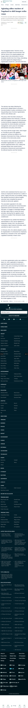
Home (2, 4)
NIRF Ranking (25, 301)
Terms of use (21, 660)
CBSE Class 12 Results (6, 634)
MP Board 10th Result (19, 599)
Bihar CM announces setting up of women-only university (20, 561)
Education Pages (6, 589)
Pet (1, 419)
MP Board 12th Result (6, 604)
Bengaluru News (4, 358)
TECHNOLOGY (4, 460)
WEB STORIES (4, 422)
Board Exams (17, 399)
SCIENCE (3, 447)
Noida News (16, 370)
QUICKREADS (4, 485)
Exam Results (3, 404)
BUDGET (2, 440)
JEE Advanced (18, 656)
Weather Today (13, 662)
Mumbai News (4, 370)
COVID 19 (3, 488)
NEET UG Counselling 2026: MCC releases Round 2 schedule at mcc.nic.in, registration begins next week (6, 570)
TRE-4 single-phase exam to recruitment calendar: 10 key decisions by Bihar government (7, 556)
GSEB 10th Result (18, 637)
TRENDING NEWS (5, 503)
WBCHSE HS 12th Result (6, 637)
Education (11, 301)
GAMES (2, 492)
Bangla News (16, 528)
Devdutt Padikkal (4, 347)
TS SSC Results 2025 (19, 610)
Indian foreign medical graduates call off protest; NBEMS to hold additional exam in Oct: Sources (20, 556)
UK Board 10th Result (19, 628)
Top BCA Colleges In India (20, 644)
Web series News (4, 387)
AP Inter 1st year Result (20, 614)
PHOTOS (3, 433)
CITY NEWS (3, 355)
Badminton (3, 466)
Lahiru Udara (16, 352)
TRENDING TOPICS (5, 519)
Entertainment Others (18, 387)
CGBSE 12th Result (19, 625)
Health (2, 414)
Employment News (18, 401)
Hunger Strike (5, 301)
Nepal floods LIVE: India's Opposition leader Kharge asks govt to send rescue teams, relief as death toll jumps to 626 (6, 583)
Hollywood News (17, 380)
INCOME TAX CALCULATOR (7, 500)
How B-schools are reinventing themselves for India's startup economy (20, 542)
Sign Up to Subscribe (14, 321)
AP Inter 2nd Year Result (6, 617)
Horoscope (3, 393)
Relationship (3, 417)
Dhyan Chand (17, 513)
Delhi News (3, 362)
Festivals (16, 412)
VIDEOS (2, 436)
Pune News (16, 372)
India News (17, 4)
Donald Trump (17, 506)
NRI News (3, 533)
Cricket (11, 4)
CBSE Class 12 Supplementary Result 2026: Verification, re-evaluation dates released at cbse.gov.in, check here (7, 562)
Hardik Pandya (17, 347)
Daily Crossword (17, 494)
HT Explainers (17, 533)
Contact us (12, 660)
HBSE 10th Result (18, 631)
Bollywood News (4, 380)
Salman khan (3, 511)
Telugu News (3, 531)
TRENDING (3, 426)
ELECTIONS (3, 481)
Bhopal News (17, 358)
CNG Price (3, 508)
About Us (3, 660)
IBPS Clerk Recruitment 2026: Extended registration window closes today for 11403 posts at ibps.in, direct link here (20, 549)
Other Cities (16, 374)
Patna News (3, 372)
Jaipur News (16, 365)
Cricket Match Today (18, 342)
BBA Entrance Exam (5, 649)
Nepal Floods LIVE (4, 506)
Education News (17, 404)
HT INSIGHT (3, 478)
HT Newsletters (22, 662)
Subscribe (24, 1)
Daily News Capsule (5, 317)
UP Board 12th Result (6, 620)
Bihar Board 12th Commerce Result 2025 (6, 600)
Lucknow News (17, 367)
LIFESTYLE (3, 407)
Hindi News (16, 531)
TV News (16, 385)
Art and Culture (4, 409)
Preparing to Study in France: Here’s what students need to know (6, 541)
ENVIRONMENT (4, 443)
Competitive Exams (5, 401)
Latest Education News (8, 538)
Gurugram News (17, 362)
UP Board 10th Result (19, 617)
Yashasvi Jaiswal (4, 349)
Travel (15, 417)
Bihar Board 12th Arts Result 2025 (19, 596)
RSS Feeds (12, 667)
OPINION (3, 450)
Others (2, 471)
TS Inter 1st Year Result (20, 604)
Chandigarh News (4, 360)
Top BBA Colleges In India (6, 640)
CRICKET (3, 340)
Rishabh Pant (17, 349)
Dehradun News (17, 360)
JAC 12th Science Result (6, 625)
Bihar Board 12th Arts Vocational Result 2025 (20, 592)
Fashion (2, 412)
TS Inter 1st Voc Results (6, 607)
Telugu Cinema (17, 526)
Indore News (3, 365)
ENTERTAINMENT (5, 378)
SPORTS (2, 464)
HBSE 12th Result (5, 631)
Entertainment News (5, 528)
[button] (1, 2)
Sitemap (2, 667)
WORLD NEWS (4, 333)
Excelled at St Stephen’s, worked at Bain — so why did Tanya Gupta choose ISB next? (6, 548)
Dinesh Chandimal (4, 352)
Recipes (15, 414)
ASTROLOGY (3, 391)
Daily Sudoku (3, 494)
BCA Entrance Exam (19, 649)
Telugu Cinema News (5, 385)
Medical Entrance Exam (6, 652)
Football (15, 466)
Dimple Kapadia (4, 513)
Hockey (2, 469)
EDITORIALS (3, 454)
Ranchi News (3, 374)
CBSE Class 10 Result (19, 634)
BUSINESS (3, 429)
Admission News (4, 399)
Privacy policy (4, 662)
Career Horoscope (4, 515)
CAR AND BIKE (4, 457)
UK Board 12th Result (6, 628)
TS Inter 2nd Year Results (20, 607)
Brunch (15, 409)
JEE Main (3, 656)
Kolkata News (3, 367)
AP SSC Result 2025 (5, 614)
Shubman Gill (17, 345)
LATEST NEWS (4, 330)
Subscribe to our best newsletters (14, 314)
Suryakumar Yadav (18, 511)
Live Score (3, 345)
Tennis (15, 469)
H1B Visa (16, 508)
